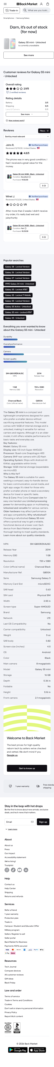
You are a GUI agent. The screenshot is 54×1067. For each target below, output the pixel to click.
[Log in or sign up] (41, 4)
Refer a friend (11, 910)
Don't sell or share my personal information (24, 1008)
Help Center (10, 888)
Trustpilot (9, 865)
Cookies (8, 1004)
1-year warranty (11, 914)
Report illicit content (14, 1016)
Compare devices (13, 970)
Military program (12, 930)
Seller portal (10, 938)
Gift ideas (9, 978)
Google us (12, 755)
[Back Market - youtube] (19, 870)
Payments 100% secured (16, 946)
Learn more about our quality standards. (24, 535)
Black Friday (10, 982)
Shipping (9, 892)
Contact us (10, 884)
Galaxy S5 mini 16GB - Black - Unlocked (28, 174)
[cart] (48, 4)
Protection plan (11, 918)
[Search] (25, 10)
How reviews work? (16, 120)
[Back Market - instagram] (7, 870)
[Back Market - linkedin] (26, 870)
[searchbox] (38, 10)
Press (7, 849)
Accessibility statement (15, 857)
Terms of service (12, 996)
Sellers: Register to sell (15, 934)
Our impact (10, 853)
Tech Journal (10, 966)
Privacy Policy (11, 1012)
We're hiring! (10, 861)
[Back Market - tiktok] (13, 870)
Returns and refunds (14, 896)
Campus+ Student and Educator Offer (22, 926)
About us (9, 845)
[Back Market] (27, 4)
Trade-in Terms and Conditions (19, 1000)
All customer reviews (14, 974)
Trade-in (8, 922)
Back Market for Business (16, 942)
